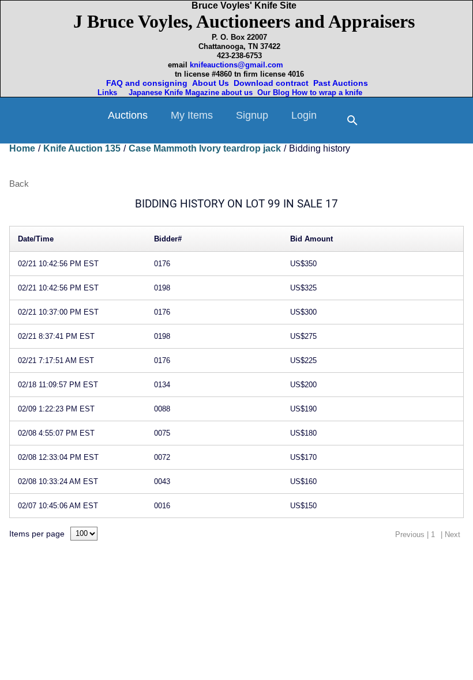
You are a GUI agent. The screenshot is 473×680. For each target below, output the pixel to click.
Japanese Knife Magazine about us (188, 92)
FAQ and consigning (145, 83)
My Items (192, 115)
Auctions (128, 115)
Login (304, 115)
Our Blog (273, 92)
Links (108, 92)
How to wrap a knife (329, 92)
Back (19, 183)
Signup (252, 115)
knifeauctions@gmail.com (236, 65)
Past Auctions (343, 83)
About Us (210, 83)
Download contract (271, 83)
